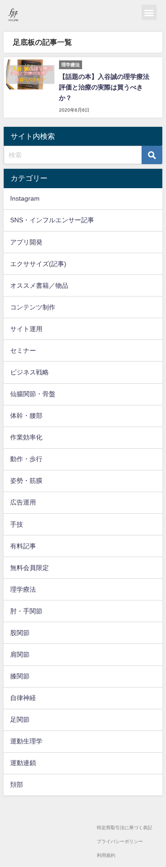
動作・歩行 (26, 459)
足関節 (20, 719)
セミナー (23, 350)
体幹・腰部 (26, 415)
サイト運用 (26, 329)
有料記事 (23, 546)
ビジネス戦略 (29, 372)
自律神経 (23, 698)
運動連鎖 (23, 763)
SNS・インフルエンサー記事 (52, 220)
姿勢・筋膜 (26, 480)
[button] (149, 12)
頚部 (16, 784)
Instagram (25, 198)
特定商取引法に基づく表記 (124, 827)
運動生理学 (26, 741)
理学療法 (23, 589)
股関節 (20, 632)
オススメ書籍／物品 (39, 285)
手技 (16, 524)
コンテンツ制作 (32, 307)
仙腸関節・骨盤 (32, 394)
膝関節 (20, 676)
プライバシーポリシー (120, 841)
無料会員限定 (29, 567)
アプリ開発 (26, 242)
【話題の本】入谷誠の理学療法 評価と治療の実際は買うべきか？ (104, 87)
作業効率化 (26, 437)
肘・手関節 (26, 611)
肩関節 (20, 654)
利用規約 (106, 855)
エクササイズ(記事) (38, 264)
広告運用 (23, 502)
